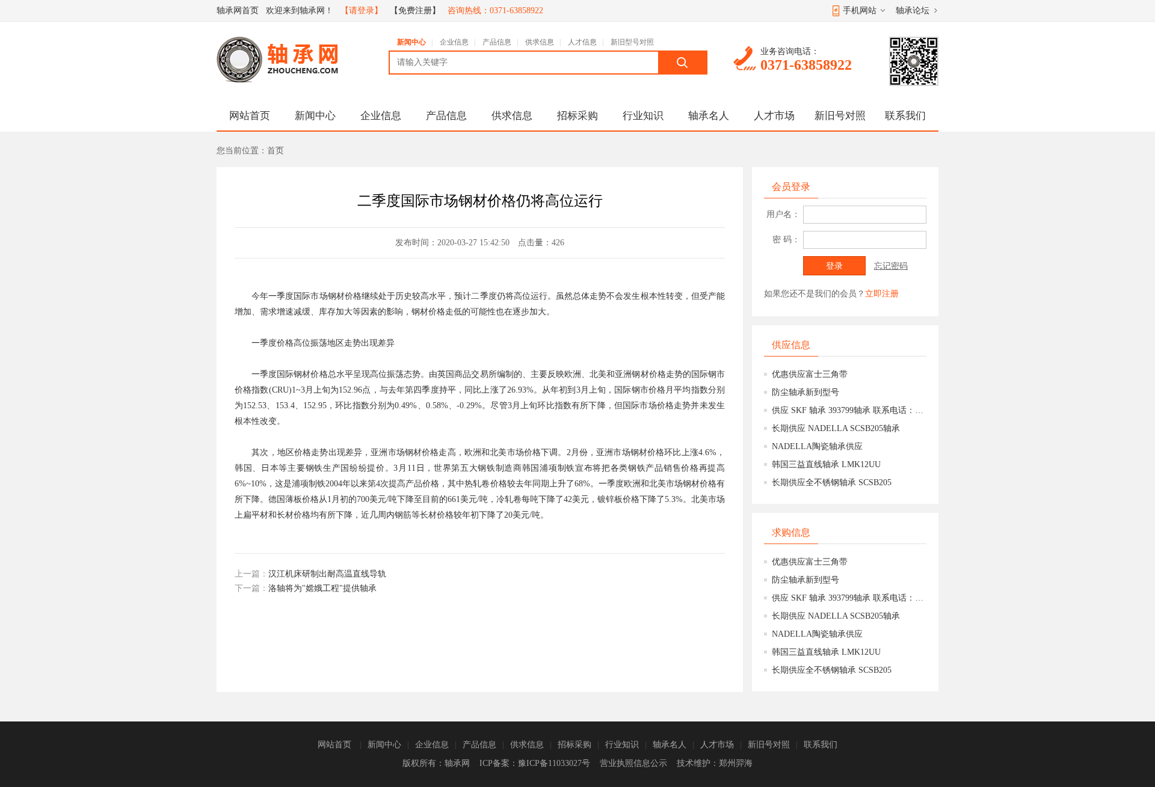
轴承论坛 (912, 10)
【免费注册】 (415, 10)
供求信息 (539, 42)
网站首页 (249, 115)
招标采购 (577, 115)
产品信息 (496, 42)
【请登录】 (361, 10)
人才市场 (774, 115)
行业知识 (643, 115)
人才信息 (582, 42)
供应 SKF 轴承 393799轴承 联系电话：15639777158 (849, 410)
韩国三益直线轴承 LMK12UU (826, 464)
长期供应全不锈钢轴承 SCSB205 (832, 482)
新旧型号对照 (632, 42)
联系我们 (905, 115)
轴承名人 (708, 115)
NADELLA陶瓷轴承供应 (817, 446)
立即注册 (882, 293)
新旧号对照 (840, 115)
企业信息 (454, 42)
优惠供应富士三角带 (810, 374)
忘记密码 (891, 266)
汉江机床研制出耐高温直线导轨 (327, 573)
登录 (834, 266)
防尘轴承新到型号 (805, 392)
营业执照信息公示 (633, 763)
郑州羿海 (736, 763)
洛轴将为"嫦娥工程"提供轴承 (322, 588)
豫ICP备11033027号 (554, 763)
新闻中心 (411, 42)
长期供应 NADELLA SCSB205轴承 (836, 428)
